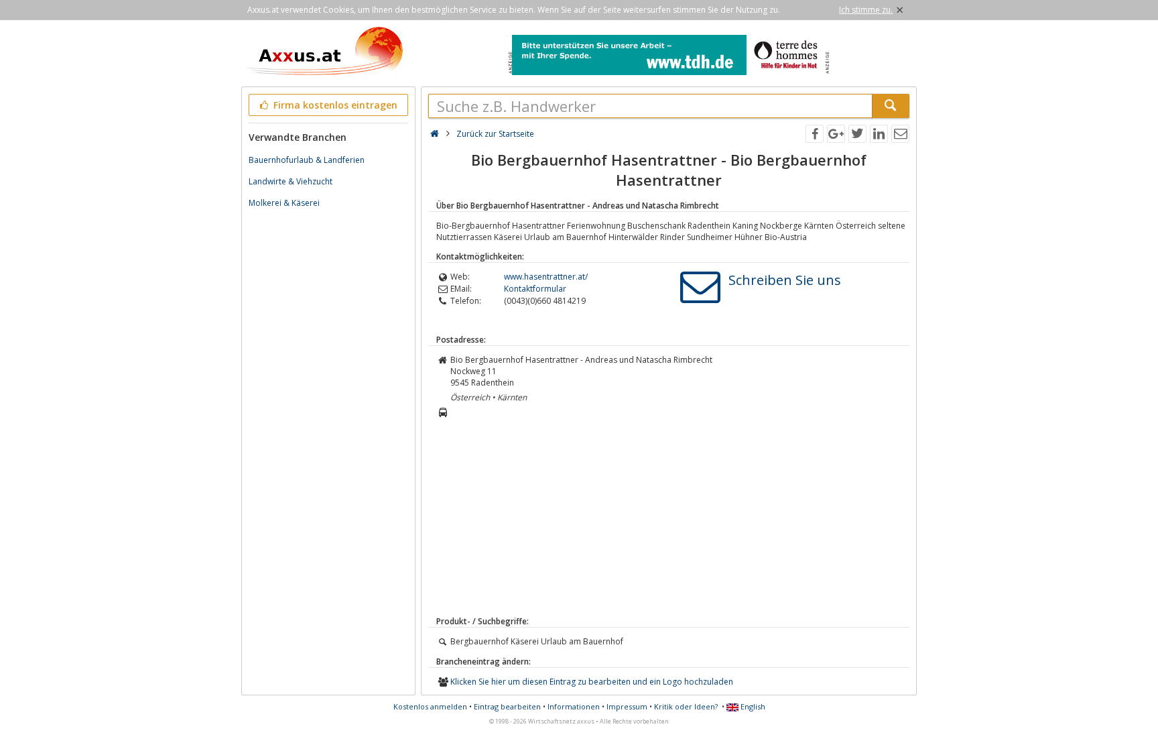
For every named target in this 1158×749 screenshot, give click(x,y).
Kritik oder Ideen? (686, 706)
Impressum (626, 706)
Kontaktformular (535, 288)
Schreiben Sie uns (784, 280)
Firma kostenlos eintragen (334, 105)
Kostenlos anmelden (430, 706)
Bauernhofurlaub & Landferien (307, 160)
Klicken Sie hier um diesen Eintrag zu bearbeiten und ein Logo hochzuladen (591, 681)
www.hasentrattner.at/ (546, 276)
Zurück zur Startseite (495, 133)
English (751, 706)
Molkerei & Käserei (284, 203)
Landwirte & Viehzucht (290, 181)
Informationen (574, 706)
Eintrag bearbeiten (507, 706)
